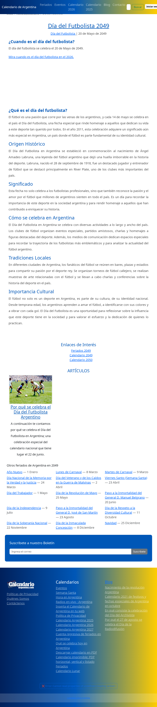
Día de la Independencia (24, 508)
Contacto (119, 5)
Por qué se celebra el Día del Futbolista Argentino (31, 412)
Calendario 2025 (93, 7)
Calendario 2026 (75, 7)
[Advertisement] (78, 83)
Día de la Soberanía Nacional (27, 523)
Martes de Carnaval (118, 472)
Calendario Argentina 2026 (74, 625)
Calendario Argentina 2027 (74, 629)
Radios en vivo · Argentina (74, 602)
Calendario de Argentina (19, 7)
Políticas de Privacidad (22, 594)
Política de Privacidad (71, 616)
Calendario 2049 (81, 355)
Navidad (111, 523)
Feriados (46, 5)
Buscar (138, 7)
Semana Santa (66, 593)
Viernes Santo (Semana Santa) (126, 478)
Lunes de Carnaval (69, 472)
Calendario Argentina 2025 (74, 620)
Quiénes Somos (18, 599)
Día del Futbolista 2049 (78, 26)
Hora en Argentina (69, 597)
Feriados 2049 (81, 351)
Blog (107, 5)
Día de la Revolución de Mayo (76, 493)
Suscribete (139, 551)
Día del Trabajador (20, 493)
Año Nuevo (14, 472)
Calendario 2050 (81, 360)
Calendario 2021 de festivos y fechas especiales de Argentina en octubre (127, 601)
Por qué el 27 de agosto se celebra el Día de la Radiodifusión (123, 624)
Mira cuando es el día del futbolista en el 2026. (41, 57)
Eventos (60, 5)
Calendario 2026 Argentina (78, 698)
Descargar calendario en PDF (76, 652)
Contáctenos (16, 603)
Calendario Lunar (68, 671)
